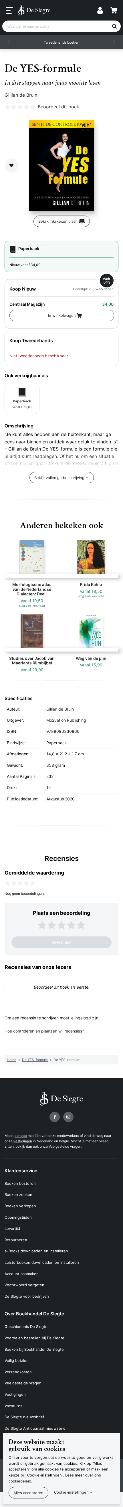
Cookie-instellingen (71, 1492)
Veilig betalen (17, 1360)
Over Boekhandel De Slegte (34, 1314)
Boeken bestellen (20, 1183)
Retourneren (16, 1240)
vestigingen (22, 1141)
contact (21, 1135)
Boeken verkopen (20, 1206)
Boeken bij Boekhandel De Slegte (34, 1349)
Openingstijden (18, 1217)
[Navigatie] (9, 10)
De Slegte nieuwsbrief (24, 1417)
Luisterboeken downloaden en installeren (42, 1262)
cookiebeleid (20, 1481)
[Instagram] (68, 1117)
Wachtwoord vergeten (24, 1285)
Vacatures (13, 1405)
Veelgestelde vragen (65, 1146)
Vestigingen (15, 1394)
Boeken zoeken (18, 1194)
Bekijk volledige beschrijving (59, 477)
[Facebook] (54, 1117)
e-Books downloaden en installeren (36, 1251)
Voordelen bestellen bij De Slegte (34, 1338)
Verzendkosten (18, 1372)
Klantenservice (21, 1170)
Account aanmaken (22, 1273)
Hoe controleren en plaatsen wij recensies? (44, 1031)
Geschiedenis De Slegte (26, 1326)
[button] (9, 42)
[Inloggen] (100, 10)
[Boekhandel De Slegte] (34, 10)
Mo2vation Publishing (66, 720)
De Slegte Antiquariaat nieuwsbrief (36, 1428)
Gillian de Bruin (21, 95)
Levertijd (12, 1228)
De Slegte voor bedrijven (27, 1296)
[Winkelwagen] (114, 10)
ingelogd (83, 1017)
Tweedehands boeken (61, 42)
